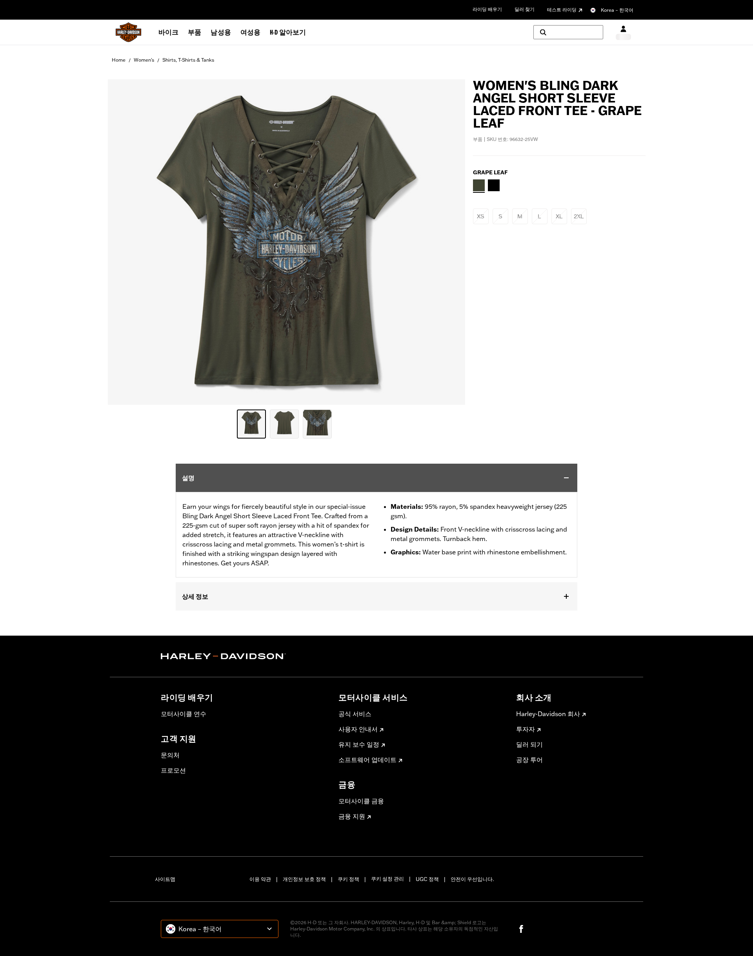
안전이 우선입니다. (472, 879)
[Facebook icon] (521, 929)
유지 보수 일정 (358, 744)
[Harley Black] (494, 185)
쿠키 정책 (348, 879)
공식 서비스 (354, 714)
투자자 (525, 729)
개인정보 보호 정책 (304, 879)
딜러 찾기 (525, 9)
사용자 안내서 (358, 729)
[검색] (568, 32)
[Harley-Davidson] (244, 656)
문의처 (170, 755)
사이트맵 (165, 879)
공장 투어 (529, 760)
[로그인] (623, 32)
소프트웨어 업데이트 (367, 760)
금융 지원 (351, 816)
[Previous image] (123, 242)
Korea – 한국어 (617, 10)
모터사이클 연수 (183, 714)
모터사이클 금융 (361, 801)
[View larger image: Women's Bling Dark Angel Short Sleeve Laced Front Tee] (286, 240)
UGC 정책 (427, 879)
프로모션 (173, 770)
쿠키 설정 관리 (387, 879)
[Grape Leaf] (479, 185)
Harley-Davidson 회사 (548, 714)
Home (119, 60)
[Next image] (449, 242)
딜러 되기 (529, 744)
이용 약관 (260, 879)
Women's (144, 60)
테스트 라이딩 (562, 10)
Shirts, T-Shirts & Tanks (188, 60)
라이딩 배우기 (487, 9)
